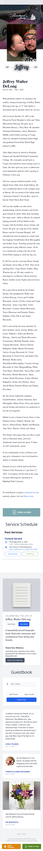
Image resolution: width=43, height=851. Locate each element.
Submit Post (21, 700)
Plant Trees (30, 554)
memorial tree (30, 492)
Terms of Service (27, 841)
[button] (21, 795)
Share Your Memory (15, 660)
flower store (28, 496)
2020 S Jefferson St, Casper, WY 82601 (23, 549)
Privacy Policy (15, 841)
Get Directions (12, 554)
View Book (11, 624)
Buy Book (23, 624)
